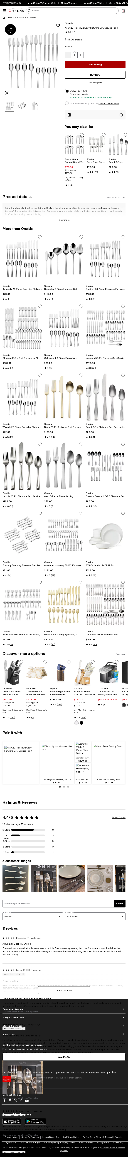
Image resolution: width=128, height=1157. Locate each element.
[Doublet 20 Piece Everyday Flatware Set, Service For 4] (106, 259)
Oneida (69, 23)
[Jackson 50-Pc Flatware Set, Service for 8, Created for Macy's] (106, 328)
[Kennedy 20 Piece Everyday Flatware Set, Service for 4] (22, 259)
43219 (84, 91)
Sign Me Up (64, 1056)
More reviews (64, 990)
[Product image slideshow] (32, 59)
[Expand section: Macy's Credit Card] (64, 1017)
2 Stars (6, 846)
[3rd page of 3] (68, 787)
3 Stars (6, 841)
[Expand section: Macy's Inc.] (64, 1034)
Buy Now (95, 74)
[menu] (4, 10)
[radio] (76, 722)
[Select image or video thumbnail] (9, 105)
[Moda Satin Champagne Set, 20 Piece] (64, 604)
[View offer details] (95, 114)
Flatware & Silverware (26, 18)
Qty (74, 52)
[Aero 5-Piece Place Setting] (64, 466)
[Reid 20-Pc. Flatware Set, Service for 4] (118, 144)
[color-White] (76, 723)
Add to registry (95, 83)
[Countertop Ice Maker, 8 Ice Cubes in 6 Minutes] (108, 673)
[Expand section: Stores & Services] (64, 1026)
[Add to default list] (82, 135)
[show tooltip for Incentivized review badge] (22, 1152)
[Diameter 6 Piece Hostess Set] (64, 259)
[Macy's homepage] (3, 17)
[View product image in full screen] (7, 93)
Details (78, 39)
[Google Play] (35, 1121)
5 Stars (6, 830)
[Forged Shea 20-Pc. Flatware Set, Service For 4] (74, 144)
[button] (32, 66)
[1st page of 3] (60, 787)
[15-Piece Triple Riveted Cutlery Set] (84, 673)
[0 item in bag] (123, 10)
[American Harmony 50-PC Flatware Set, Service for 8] (64, 535)
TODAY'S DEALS (12, 3)
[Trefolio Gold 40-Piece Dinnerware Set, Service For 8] (37, 673)
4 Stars (6, 835)
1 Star (6, 852)
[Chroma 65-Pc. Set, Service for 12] (22, 328)
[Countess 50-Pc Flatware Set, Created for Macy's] (106, 604)
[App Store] (11, 1121)
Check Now (38, 1082)
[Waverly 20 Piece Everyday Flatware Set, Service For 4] (22, 397)
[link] (74, 172)
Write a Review (119, 817)
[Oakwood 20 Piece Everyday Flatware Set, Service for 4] (64, 328)
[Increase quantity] (80, 55)
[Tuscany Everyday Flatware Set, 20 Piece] (22, 535)
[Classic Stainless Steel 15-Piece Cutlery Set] (13, 673)
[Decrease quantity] (68, 55)
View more (64, 219)
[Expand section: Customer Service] (64, 1009)
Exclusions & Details (23, 1082)
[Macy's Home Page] (16, 10)
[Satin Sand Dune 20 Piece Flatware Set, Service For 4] (96, 144)
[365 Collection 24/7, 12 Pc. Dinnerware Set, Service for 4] (106, 535)
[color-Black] (81, 723)
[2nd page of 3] (64, 787)
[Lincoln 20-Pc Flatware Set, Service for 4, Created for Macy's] (22, 466)
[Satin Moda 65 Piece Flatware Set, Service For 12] (22, 604)
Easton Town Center (108, 103)
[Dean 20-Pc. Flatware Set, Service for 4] (64, 397)
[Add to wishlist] (58, 25)
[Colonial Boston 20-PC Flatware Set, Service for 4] (106, 466)
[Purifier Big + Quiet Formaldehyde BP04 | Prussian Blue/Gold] (60, 673)
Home (11, 18)
